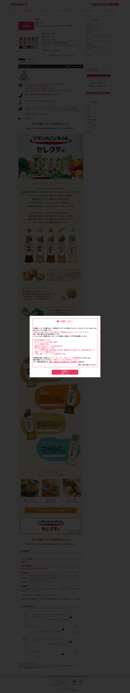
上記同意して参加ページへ (65, 372)
